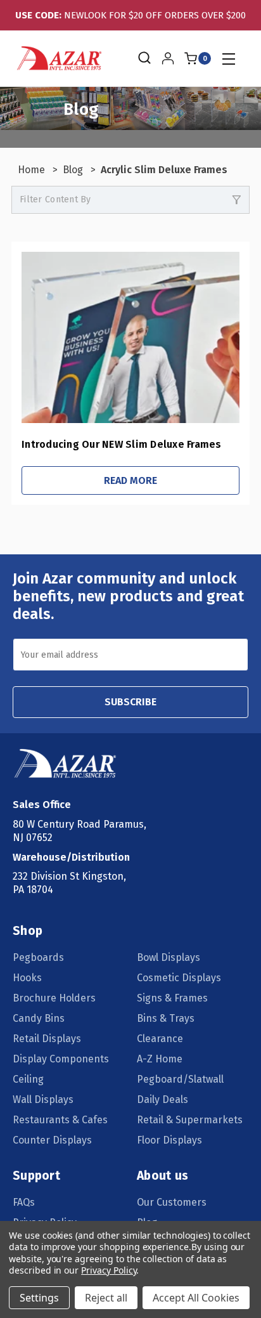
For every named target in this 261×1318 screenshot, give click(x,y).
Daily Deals (162, 1099)
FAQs (24, 1202)
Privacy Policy (108, 1270)
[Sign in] (168, 58)
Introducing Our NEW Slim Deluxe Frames (122, 444)
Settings (39, 1298)
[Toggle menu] (228, 58)
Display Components (61, 1059)
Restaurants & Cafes (60, 1120)
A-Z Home (159, 1059)
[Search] (143, 58)
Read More (130, 480)
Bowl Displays (168, 957)
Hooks (27, 978)
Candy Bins (39, 1018)
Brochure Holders (54, 998)
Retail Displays (47, 1039)
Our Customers (172, 1202)
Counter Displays (52, 1140)
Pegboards (38, 957)
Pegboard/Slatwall (180, 1079)
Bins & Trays (165, 1018)
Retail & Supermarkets (190, 1120)
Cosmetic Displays (179, 978)
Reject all (106, 1298)
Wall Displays (43, 1099)
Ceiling (28, 1079)
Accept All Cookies (196, 1298)
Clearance (160, 1039)
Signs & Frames (172, 998)
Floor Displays (169, 1140)
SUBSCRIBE (130, 702)
